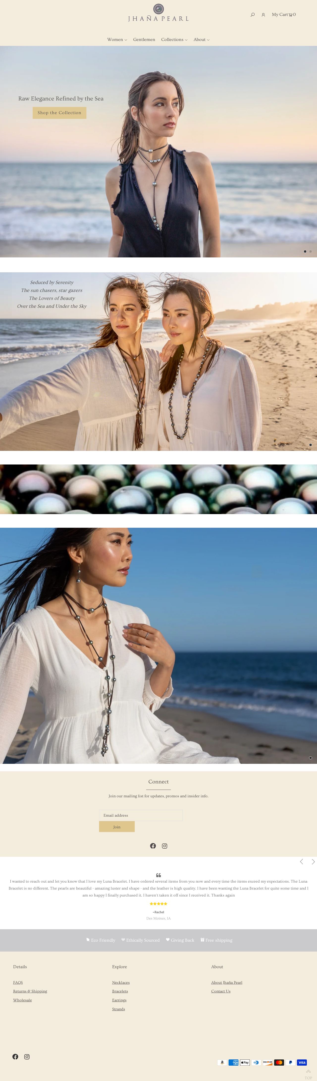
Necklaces (121, 982)
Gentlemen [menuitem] (144, 39)
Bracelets (120, 991)
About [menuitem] (200, 39)
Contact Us (221, 991)
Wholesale (22, 1000)
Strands (118, 1009)
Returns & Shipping (30, 991)
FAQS (18, 982)
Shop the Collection (59, 112)
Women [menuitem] (115, 39)
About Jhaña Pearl (226, 982)
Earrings (119, 1000)
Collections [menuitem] (172, 39)
